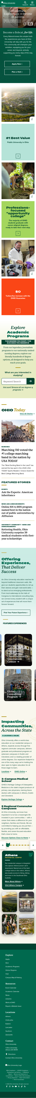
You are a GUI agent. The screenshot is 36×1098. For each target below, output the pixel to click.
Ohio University (14, 1084)
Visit (7, 974)
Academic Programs (12, 966)
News (7, 995)
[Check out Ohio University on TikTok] (21, 1086)
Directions (11, 1054)
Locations (5, 771)
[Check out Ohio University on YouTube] (15, 1086)
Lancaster (9, 1027)
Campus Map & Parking (14, 977)
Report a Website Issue (13, 1006)
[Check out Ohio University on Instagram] (9, 1086)
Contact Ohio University (14, 1058)
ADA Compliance (10, 1070)
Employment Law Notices (14, 1072)
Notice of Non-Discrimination (22, 1076)
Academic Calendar (12, 991)
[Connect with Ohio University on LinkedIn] (13, 1086)
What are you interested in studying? (18, 374)
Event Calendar (11, 988)
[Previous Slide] (3, 845)
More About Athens (13, 881)
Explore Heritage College (12, 799)
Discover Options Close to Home (15, 837)
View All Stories (26, 413)
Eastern (8, 1024)
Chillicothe (9, 1020)
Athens (8, 1016)
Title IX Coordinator (19, 1079)
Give (7, 963)
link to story (18, 450)
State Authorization (24, 1078)
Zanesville (9, 1035)
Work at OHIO (10, 1002)
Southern (9, 1031)
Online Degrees (11, 970)
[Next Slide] (33, 845)
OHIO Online (19, 771)
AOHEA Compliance (22, 1070)
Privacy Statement (13, 1078)
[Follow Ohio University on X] (19, 1086)
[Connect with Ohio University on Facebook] (7, 1086)
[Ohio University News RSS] (25, 1086)
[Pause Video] (24, 24)
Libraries (8, 999)
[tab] (8, 845)
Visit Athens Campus (13, 885)
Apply (8, 959)
